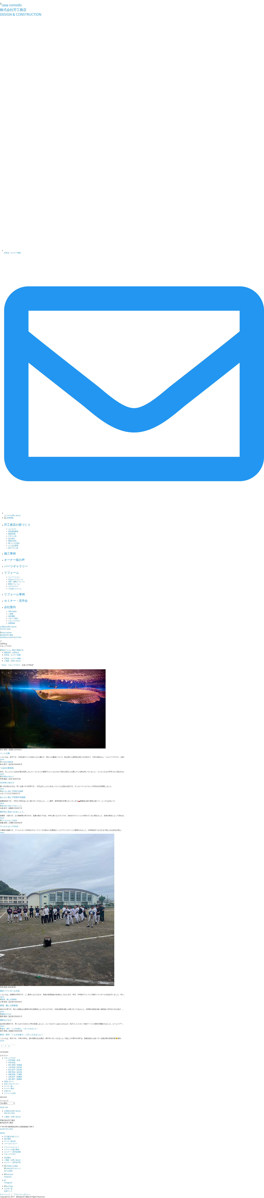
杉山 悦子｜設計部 (15, 1070)
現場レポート (9, 1081)
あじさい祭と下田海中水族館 (12, 797)
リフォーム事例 (14, 594)
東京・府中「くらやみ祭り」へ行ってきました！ (21, 1034)
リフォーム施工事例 (11, 1149)
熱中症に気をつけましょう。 (12, 811)
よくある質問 (13, 545)
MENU (2, 1133)
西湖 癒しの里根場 (9, 1005)
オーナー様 (8, 1086)
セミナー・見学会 (16, 601)
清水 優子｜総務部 (15, 1079)
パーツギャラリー (16, 566)
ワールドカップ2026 (9, 826)
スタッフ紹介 (13, 618)
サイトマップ (5, 1194)
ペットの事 (5, 753)
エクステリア (13, 586)
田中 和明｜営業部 (15, 1065)
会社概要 (11, 616)
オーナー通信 (9, 1088)
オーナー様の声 (14, 560)
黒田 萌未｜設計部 (15, 1072)
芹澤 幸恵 (11, 1062)
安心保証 (11, 538)
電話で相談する (18, 650)
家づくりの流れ (14, 543)
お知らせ (7, 1091)
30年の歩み (12, 611)
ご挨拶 (10, 614)
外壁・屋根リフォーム (16, 581)
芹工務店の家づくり (17, 525)
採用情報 (11, 623)
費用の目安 (12, 541)
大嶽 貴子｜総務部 (15, 1077)
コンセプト (12, 529)
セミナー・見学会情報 (12, 1152)
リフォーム (11, 572)
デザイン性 (12, 536)
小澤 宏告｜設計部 (15, 1067)
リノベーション (14, 577)
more (2, 759)
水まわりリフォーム (15, 579)
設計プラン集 (13, 548)
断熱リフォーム (14, 584)
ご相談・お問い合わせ (12, 1160)
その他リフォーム (14, 589)
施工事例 (10, 553)
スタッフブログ (14, 621)
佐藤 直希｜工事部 (15, 1074)
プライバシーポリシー (22, 1194)
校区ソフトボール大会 (10, 990)
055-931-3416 (6, 1129)
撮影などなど (6, 1020)
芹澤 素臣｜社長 (14, 1060)
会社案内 (10, 607)
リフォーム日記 (10, 1093)
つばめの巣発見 (7, 768)
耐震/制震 (11, 534)
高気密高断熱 (13, 531)
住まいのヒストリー (11, 1084)
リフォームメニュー (11, 1147)
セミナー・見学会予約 (12, 1162)
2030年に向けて (7, 782)
